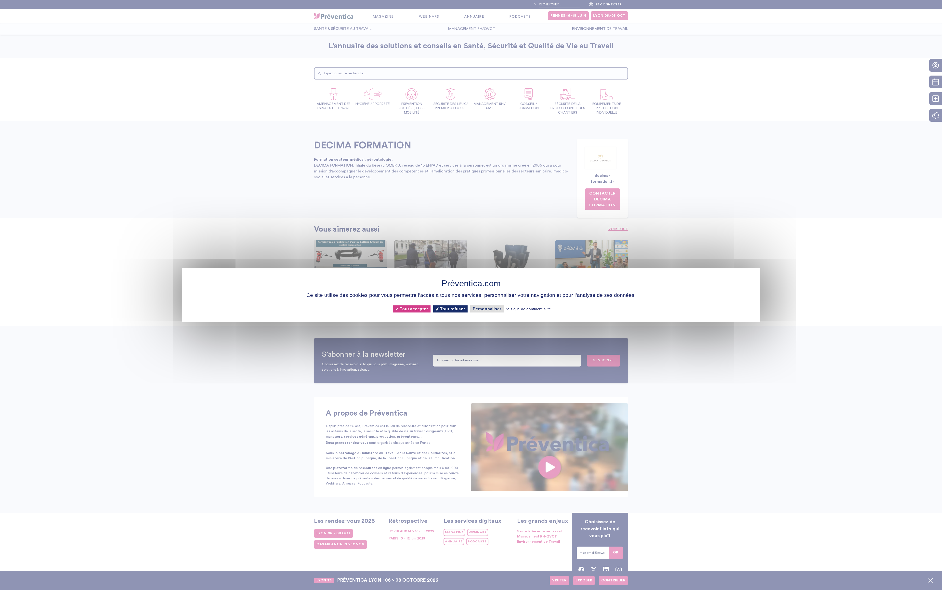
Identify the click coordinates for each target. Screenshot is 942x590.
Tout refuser (452, 309)
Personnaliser (487, 309)
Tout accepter (413, 309)
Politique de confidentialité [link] (528, 309)
